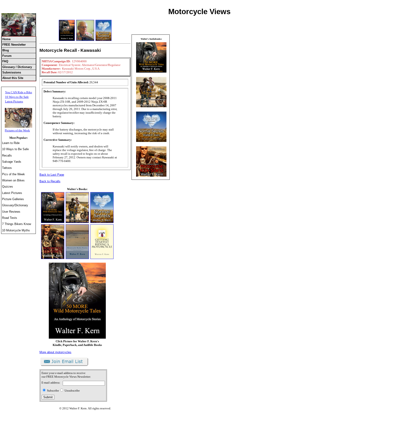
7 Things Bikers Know (16, 224)
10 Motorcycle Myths (16, 230)
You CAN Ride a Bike (18, 92)
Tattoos (7, 168)
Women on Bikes (13, 180)
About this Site (12, 78)
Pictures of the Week (17, 130)
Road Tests (9, 218)
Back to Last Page (51, 174)
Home (6, 39)
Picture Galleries (13, 199)
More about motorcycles (55, 352)
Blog (5, 50)
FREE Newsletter (14, 44)
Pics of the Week (13, 174)
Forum (7, 56)
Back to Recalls (49, 181)
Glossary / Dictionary (17, 67)
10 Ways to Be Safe (17, 97)
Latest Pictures (14, 101)
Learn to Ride (11, 143)
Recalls (7, 155)
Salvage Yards (11, 161)
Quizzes (7, 186)
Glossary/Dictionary (15, 205)
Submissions (11, 72)
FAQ (5, 61)
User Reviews (11, 211)
